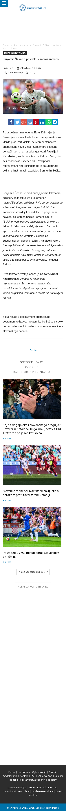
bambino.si (10, 791)
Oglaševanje (39, 772)
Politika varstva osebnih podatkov (38, 779)
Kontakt (24, 776)
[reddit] (30, 122)
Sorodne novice (31, 362)
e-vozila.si (24, 791)
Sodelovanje (10, 776)
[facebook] (11, 122)
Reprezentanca (21, 45)
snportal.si (35, 787)
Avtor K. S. (32, 367)
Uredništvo (24, 772)
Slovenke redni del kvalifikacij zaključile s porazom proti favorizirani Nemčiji (31, 493)
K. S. (12, 68)
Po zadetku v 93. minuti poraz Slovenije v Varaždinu (31, 555)
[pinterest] (36, 122)
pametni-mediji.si (17, 787)
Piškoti (52, 772)
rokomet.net (50, 787)
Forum (11, 772)
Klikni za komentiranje (33, 586)
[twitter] (17, 122)
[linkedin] (42, 122)
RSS (33, 776)
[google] (24, 122)
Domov (6, 45)
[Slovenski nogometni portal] (33, 3)
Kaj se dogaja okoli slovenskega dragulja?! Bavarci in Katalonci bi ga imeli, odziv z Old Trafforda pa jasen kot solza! (32, 429)
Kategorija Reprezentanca (31, 371)
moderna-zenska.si (43, 791)
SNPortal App (45, 776)
